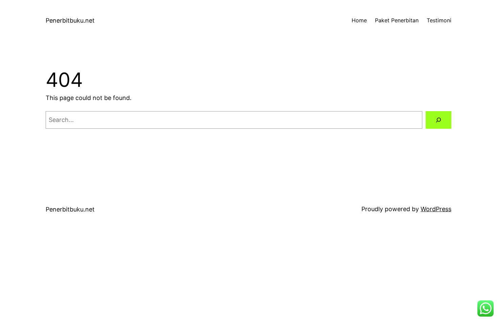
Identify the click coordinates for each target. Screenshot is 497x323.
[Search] (438, 120)
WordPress (436, 209)
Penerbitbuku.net (70, 20)
